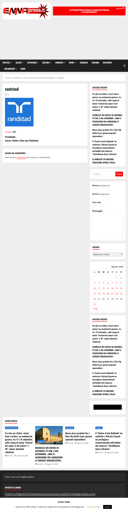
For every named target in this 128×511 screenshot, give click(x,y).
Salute (19, 62)
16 (121, 288)
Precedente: (21, 138)
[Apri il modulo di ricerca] (125, 65)
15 (117, 288)
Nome (101, 185)
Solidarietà (9, 68)
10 (95, 288)
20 (108, 293)
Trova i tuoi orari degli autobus (19, 477)
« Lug (94, 308)
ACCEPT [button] (107, 507)
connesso (21, 157)
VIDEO (22, 68)
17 (95, 293)
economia (69, 428)
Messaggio (97, 211)
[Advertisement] (64, 38)
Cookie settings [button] (93, 506)
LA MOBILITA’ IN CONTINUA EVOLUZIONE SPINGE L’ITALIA (103, 161)
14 (112, 288)
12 (103, 288)
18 (99, 293)
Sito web (96, 202)
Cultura (46, 62)
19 (103, 293)
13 (108, 288)
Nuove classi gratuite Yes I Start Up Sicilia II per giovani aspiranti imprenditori (106, 133)
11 (99, 288)
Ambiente (59, 62)
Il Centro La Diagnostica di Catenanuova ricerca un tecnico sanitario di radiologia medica (50, 494)
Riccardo (10, 456)
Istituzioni (32, 62)
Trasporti (107, 62)
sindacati (41, 441)
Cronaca (84, 62)
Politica (6, 62)
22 (117, 293)
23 (121, 293)
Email (101, 194)
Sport (71, 62)
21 (112, 293)
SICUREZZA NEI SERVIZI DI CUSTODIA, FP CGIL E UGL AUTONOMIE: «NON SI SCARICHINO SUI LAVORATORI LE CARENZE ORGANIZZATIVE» (107, 120)
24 (95, 299)
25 (99, 299)
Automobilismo (11, 428)
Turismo (95, 62)
